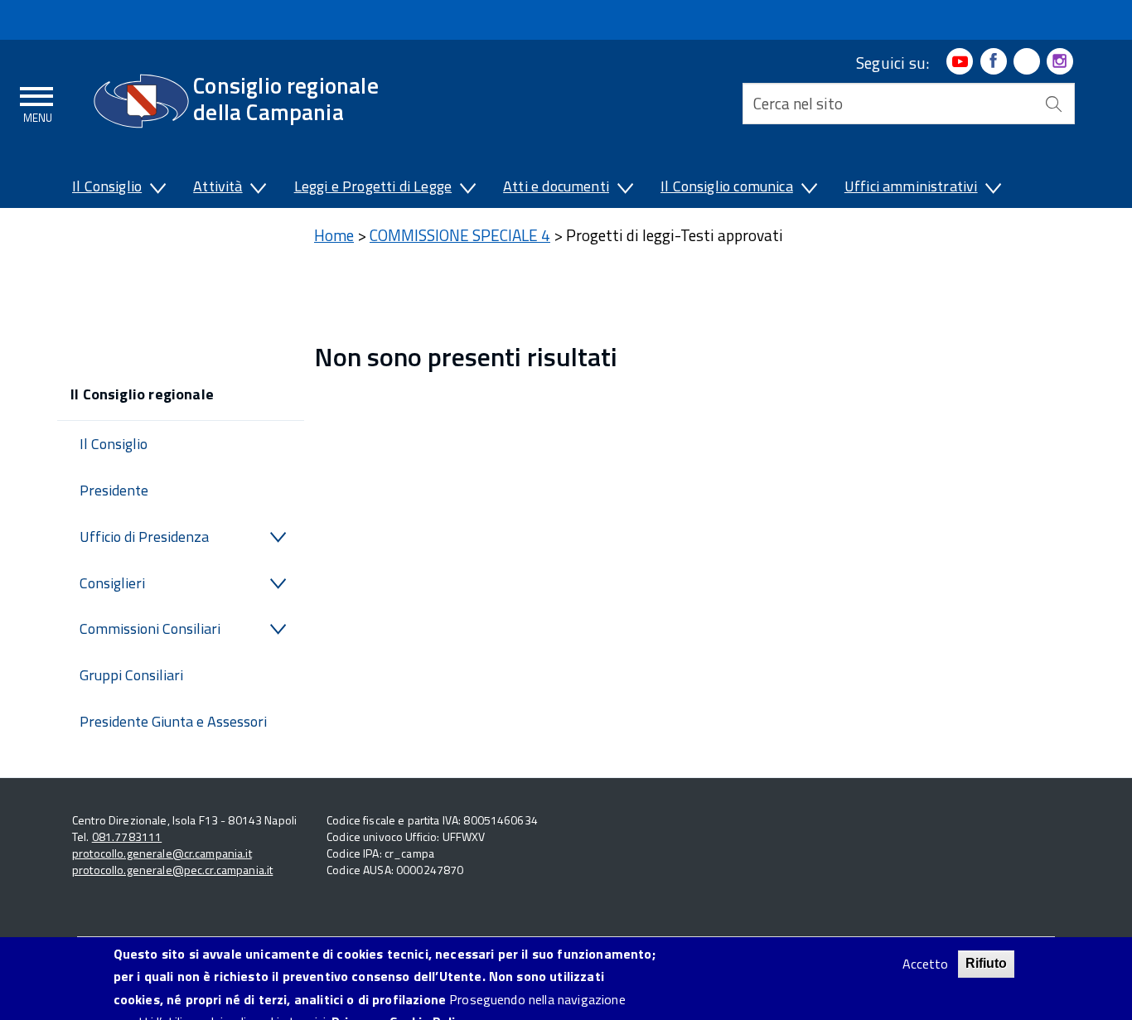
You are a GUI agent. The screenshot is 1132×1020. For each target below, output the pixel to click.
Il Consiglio (107, 186)
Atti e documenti (556, 186)
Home (334, 235)
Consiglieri (112, 583)
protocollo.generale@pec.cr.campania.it (172, 869)
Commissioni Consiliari (150, 628)
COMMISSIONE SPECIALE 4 (460, 235)
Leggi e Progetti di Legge (373, 186)
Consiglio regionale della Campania (286, 98)
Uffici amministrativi (911, 186)
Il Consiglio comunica (726, 186)
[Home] (141, 101)
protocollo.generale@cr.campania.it (162, 853)
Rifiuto (986, 963)
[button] (156, 189)
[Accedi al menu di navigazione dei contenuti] (37, 102)
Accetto (925, 964)
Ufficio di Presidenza (144, 536)
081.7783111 (127, 836)
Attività (217, 186)
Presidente (114, 490)
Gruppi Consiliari (131, 675)
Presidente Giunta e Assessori (173, 721)
